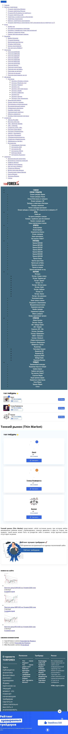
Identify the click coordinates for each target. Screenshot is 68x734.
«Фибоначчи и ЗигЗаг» (15, 141)
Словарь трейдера (42, 670)
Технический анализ (14, 100)
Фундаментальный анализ (16, 106)
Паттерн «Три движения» (19, 98)
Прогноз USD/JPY (13, 57)
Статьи (10, 178)
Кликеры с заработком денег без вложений (22, 30)
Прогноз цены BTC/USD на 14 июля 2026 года (20, 627)
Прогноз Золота (13, 65)
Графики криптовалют (15, 164)
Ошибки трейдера (14, 110)
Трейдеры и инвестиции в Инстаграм (20, 17)
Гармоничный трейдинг (16, 112)
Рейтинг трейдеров (10, 7)
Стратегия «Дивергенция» (16, 139)
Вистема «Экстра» (13, 121)
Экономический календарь (17, 158)
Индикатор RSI (16, 149)
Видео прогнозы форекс (16, 170)
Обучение (7, 77)
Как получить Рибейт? (15, 48)
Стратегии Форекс (14, 168)
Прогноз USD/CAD (14, 59)
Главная (6, 5)
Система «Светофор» (15, 129)
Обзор (62, 399)
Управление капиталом (15, 108)
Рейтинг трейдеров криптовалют (19, 20)
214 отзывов (17, 416)
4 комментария (9, 592)
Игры (6, 24)
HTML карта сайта (57, 686)
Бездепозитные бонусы (15, 42)
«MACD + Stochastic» (14, 133)
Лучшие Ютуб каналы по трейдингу (19, 13)
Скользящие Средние (18, 145)
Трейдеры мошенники (15, 19)
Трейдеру (7, 156)
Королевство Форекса (28, 641)
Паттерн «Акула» (16, 96)
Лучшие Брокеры (13, 40)
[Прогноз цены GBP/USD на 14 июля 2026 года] (11, 605)
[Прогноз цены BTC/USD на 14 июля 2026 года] (11, 625)
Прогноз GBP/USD (14, 53)
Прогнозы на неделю (15, 71)
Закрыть (3, 2)
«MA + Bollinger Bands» (15, 123)
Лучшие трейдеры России (16, 11)
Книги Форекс (12, 174)
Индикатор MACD (17, 151)
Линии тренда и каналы (15, 102)
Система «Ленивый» (14, 135)
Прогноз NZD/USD (14, 61)
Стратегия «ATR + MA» (15, 127)
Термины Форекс (13, 176)
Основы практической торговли (18, 116)
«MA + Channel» (13, 125)
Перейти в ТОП (55, 722)
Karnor (12, 415)
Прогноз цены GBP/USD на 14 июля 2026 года (20, 607)
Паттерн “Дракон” (17, 85)
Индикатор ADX (16, 147)
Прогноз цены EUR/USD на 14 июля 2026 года (20, 588)
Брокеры (7, 36)
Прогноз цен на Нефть (15, 69)
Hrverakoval (25, 645)
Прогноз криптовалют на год (17, 75)
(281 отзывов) (34, 484)
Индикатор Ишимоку (18, 155)
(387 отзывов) (34, 456)
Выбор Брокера (13, 38)
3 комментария (9, 611)
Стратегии (7, 118)
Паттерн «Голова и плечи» (19, 81)
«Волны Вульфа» (13, 120)
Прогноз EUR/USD (14, 52)
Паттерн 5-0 (15, 94)
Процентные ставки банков (17, 172)
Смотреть (35, 460)
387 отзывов (17, 399)
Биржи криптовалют (14, 46)
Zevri (12, 397)
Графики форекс (13, 162)
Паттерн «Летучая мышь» (19, 88)
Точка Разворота (16, 406)
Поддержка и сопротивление (17, 104)
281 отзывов (17, 407)
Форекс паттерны (42, 673)
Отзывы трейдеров (14, 44)
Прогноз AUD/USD (14, 63)
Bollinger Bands (16, 153)
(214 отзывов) (34, 513)
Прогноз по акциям (14, 73)
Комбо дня (11, 26)
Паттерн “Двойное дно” (19, 83)
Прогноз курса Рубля (15, 67)
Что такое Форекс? (27, 662)
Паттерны (11, 79)
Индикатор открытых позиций (18, 160)
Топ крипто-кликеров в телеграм (19, 28)
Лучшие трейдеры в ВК (15, 15)
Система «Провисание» (15, 131)
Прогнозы (7, 50)
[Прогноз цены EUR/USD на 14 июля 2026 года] (11, 586)
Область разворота (14, 114)
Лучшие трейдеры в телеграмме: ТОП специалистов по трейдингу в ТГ (31, 22)
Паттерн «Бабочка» (17, 92)
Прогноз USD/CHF (14, 55)
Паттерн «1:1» (15, 87)
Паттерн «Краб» (16, 90)
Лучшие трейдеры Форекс (16, 9)
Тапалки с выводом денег (16, 32)
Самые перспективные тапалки (18, 34)
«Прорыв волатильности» (16, 137)
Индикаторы (12, 143)
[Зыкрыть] (60, 711)
